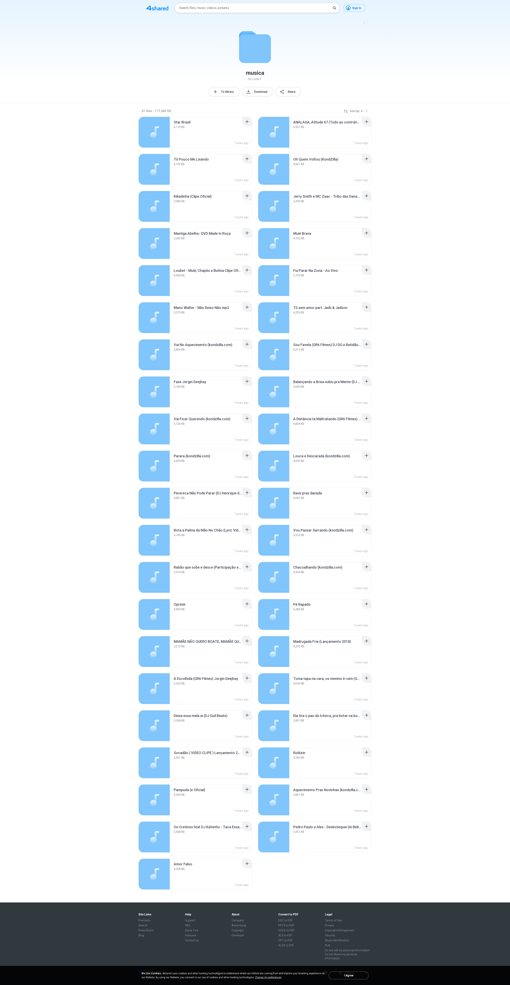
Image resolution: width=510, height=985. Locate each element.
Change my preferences (268, 977)
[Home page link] (157, 8)
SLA (327, 945)
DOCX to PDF (286, 930)
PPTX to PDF (286, 925)
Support (190, 920)
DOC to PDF (285, 920)
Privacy (329, 925)
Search (142, 925)
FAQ (187, 925)
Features (190, 935)
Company (238, 920)
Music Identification (337, 940)
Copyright (238, 930)
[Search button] (334, 8)
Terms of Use (333, 920)
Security (330, 935)
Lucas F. (257, 79)
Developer (238, 935)
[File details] (154, 132)
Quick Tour (191, 930)
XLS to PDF (285, 935)
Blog (141, 935)
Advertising (239, 925)
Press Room (146, 930)
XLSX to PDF (286, 945)
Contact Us (192, 940)
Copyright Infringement (339, 930)
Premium (144, 920)
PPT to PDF (285, 940)
